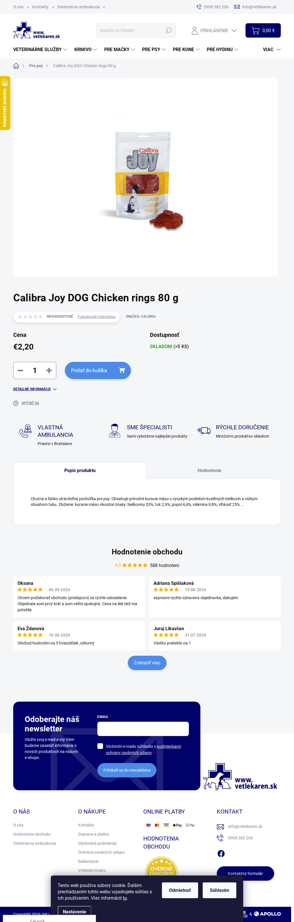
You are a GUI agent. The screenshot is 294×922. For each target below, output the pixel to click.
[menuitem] (41, 49)
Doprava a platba (93, 834)
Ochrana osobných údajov (101, 852)
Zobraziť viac (147, 662)
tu (125, 898)
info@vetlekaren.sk (245, 826)
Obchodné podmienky (97, 843)
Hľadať (169, 30)
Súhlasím (219, 890)
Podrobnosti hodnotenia (96, 317)
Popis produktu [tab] (80, 470)
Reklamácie (88, 861)
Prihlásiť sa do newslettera (126, 770)
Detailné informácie (32, 389)
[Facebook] (221, 852)
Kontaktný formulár (245, 873)
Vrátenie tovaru (92, 870)
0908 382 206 (240, 838)
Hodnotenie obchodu (147, 552)
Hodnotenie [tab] (209, 470)
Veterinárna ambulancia (78, 7)
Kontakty (40, 7)
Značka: (141, 317)
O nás (18, 7)
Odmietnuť (180, 890)
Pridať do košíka (89, 370)
